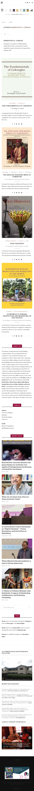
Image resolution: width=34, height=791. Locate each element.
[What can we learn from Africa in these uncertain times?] (17, 484)
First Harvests (17, 243)
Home (3, 22)
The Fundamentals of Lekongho (17, 106)
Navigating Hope (20, 695)
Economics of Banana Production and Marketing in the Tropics (17, 316)
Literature (21, 240)
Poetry (27, 240)
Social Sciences (21, 103)
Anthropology (5, 172)
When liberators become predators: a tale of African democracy (16, 562)
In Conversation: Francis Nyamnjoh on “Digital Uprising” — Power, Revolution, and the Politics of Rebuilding (16, 530)
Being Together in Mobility (17, 688)
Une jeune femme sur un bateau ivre (18, 668)
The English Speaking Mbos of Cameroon (17, 176)
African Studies (12, 103)
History (21, 172)
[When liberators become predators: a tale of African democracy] (17, 549)
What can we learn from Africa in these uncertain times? (15, 498)
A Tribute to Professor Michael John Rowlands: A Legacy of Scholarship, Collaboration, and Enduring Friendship (16, 594)
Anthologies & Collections (10, 240)
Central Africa (14, 172)
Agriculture (9, 311)
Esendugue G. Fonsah (13, 40)
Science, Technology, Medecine (20, 311)
